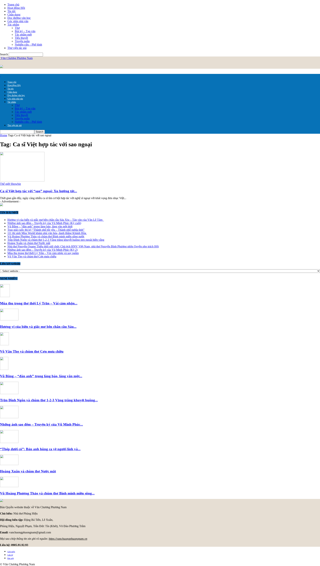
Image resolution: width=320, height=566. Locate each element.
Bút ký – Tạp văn (25, 31)
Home (3, 135)
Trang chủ (13, 4)
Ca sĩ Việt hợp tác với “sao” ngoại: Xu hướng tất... (38, 191)
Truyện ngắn (22, 41)
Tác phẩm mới (23, 34)
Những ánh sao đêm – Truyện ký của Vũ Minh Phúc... (41, 424)
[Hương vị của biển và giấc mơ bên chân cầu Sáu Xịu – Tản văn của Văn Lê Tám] (9, 319)
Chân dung (13, 14)
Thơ (17, 27)
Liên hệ (10, 555)
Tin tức (11, 11)
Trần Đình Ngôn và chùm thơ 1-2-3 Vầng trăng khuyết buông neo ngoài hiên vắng (55, 239)
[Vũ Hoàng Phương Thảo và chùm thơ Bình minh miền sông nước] (9, 486)
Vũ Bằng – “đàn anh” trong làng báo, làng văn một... (41, 376)
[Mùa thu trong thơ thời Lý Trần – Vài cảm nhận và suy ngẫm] (5, 296)
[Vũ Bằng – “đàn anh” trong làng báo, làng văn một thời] (4, 368)
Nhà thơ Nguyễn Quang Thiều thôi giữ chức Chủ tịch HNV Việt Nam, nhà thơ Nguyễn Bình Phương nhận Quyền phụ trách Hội (83, 246)
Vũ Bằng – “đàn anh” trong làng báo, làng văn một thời (39, 226)
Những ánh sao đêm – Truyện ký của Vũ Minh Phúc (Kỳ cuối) (44, 223)
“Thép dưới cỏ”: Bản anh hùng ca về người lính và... (40, 449)
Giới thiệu (11, 552)
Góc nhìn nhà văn (17, 21)
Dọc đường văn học (19, 17)
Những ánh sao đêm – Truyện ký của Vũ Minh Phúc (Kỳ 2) (42, 249)
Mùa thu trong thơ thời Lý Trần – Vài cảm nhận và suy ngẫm (43, 253)
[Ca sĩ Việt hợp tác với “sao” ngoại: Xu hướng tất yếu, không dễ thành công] (22, 180)
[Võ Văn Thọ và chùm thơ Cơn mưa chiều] (4, 344)
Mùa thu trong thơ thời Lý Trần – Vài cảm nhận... (38, 303)
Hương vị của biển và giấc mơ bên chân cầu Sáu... (38, 327)
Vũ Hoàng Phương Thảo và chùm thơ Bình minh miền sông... (47, 493)
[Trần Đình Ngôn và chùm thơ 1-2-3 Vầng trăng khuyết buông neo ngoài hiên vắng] (9, 393)
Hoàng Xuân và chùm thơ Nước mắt (28, 243)
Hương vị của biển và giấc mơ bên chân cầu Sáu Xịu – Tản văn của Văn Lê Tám (55, 219)
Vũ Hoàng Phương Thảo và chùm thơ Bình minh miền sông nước (45, 236)
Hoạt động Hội (16, 7)
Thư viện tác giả (16, 47)
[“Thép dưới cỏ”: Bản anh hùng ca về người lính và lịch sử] (9, 442)
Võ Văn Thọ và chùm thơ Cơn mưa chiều (31, 256)
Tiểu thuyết (21, 37)
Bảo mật (10, 558)
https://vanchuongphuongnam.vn (68, 538)
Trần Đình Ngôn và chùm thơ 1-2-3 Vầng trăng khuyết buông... (49, 400)
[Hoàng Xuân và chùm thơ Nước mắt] (9, 464)
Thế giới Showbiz (10, 183)
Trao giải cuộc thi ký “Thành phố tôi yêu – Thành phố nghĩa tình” (45, 229)
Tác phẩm (13, 24)
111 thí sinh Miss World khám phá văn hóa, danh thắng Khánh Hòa (47, 233)
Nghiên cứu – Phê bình (28, 44)
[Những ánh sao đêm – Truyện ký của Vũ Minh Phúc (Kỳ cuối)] (9, 417)
